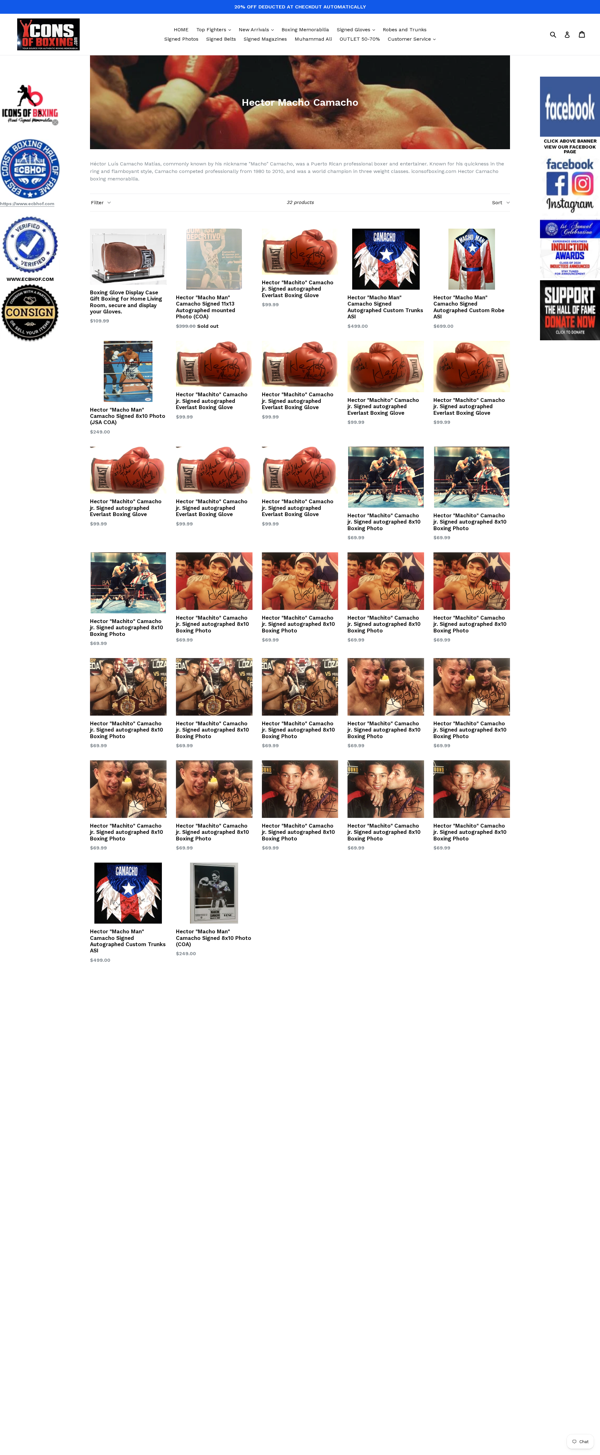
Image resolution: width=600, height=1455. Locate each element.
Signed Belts (221, 39)
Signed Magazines (265, 39)
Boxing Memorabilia (305, 30)
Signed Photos (181, 39)
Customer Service (413, 39)
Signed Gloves (357, 29)
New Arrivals (258, 29)
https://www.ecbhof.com (27, 203)
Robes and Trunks (405, 30)
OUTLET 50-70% (360, 39)
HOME (181, 30)
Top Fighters (215, 29)
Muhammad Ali (313, 39)
